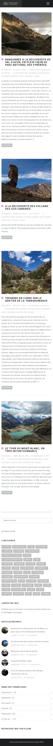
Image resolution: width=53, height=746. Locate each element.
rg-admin (7, 70)
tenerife (15, 220)
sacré (6, 589)
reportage (29, 76)
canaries (27, 217)
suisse (19, 462)
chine (27, 555)
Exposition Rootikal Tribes (21, 661)
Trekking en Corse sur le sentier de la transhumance (26, 299)
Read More (7, 145)
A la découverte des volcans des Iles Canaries (26, 207)
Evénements (6, 692)
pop (22, 581)
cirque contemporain (12, 559)
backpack (33, 73)
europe (40, 73)
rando (21, 76)
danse (28, 559)
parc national (45, 217)
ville (36, 594)
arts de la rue (20, 547)
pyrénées (14, 76)
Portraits (4, 708)
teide (9, 220)
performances (9, 581)
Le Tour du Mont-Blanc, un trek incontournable (25, 449)
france (46, 73)
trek (25, 312)
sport (32, 589)
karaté (18, 572)
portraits (32, 581)
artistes (7, 547)
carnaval (19, 551)
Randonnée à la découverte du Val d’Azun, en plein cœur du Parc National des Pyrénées (28, 62)
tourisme (19, 312)
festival (41, 564)
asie (31, 547)
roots (47, 585)
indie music (27, 568)
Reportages (45, 70)
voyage (36, 76)
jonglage (7, 572)
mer (27, 572)
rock (38, 585)
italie (46, 459)
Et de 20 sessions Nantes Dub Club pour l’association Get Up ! (27, 672)
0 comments (19, 73)
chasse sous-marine (12, 555)
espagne (35, 217)
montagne (5, 76)
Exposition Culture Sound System (24, 651)
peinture (34, 576)
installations (42, 568)
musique (7, 576)
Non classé (35, 70)
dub (37, 559)
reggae (16, 585)
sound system (19, 589)
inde (16, 568)
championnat (32, 551)
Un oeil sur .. (6, 73)
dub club (7, 564)
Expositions (6, 698)
